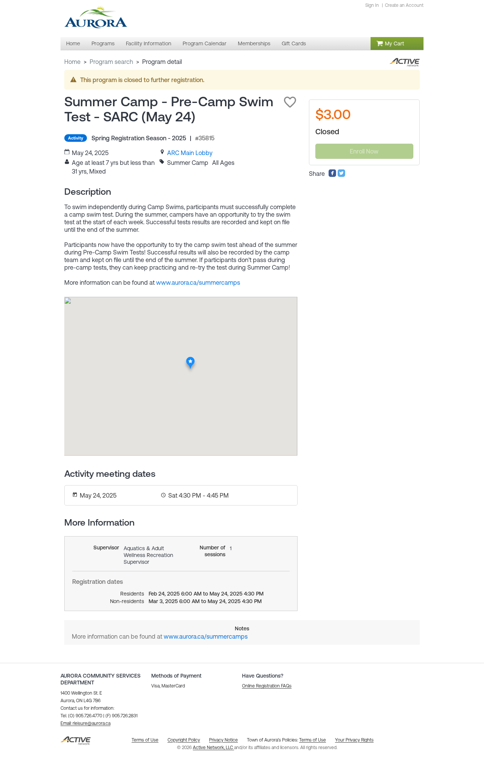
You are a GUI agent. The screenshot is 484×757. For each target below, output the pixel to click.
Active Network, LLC (213, 747)
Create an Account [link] (404, 5)
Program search (111, 61)
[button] (290, 102)
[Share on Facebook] (332, 175)
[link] (190, 152)
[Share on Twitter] (341, 175)
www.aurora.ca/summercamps (198, 282)
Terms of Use (312, 740)
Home (72, 61)
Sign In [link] (372, 5)
